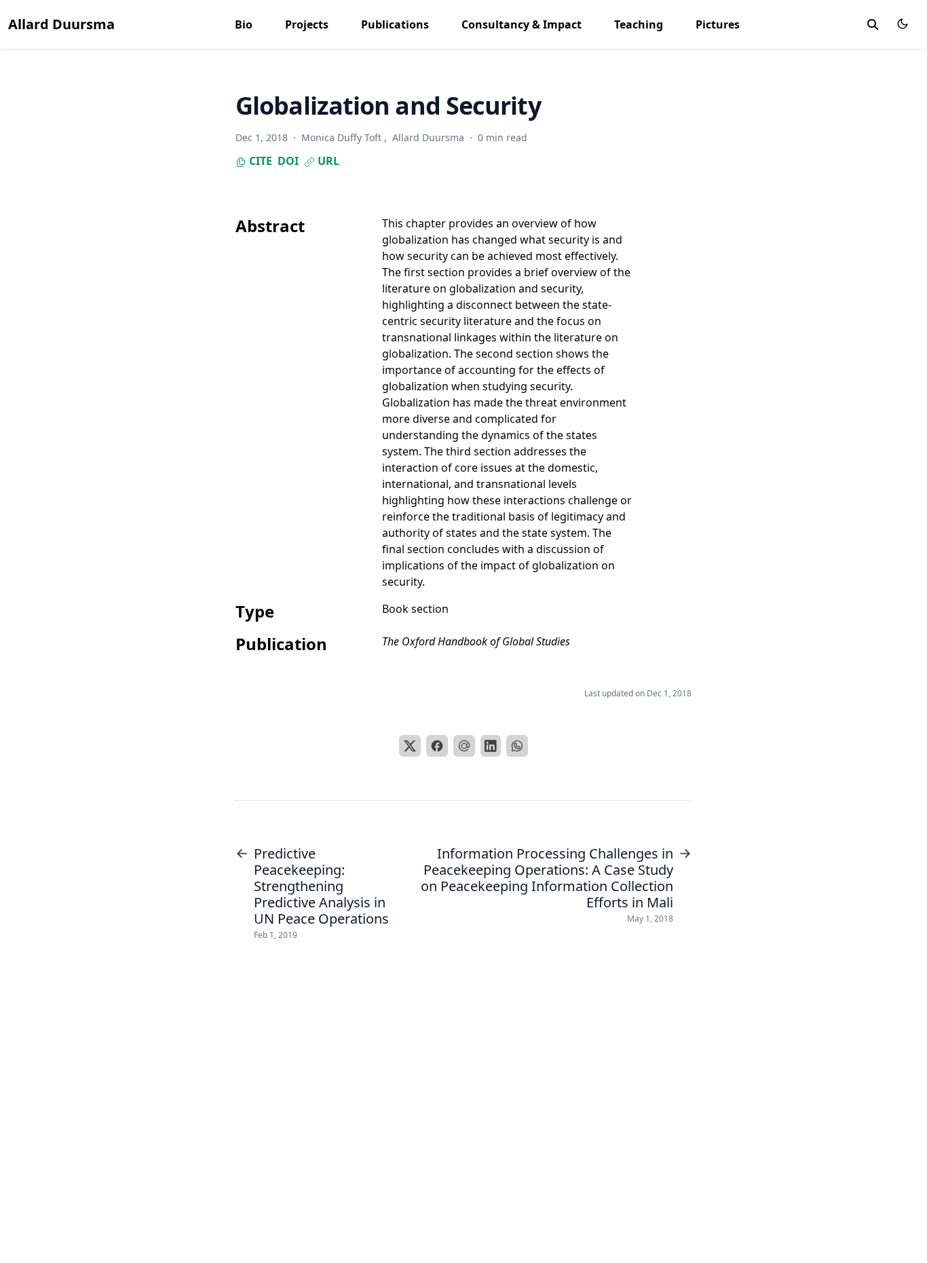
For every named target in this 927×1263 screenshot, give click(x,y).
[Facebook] (437, 746)
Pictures (718, 24)
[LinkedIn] (490, 746)
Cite (259, 160)
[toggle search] (872, 24)
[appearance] (902, 24)
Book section (415, 608)
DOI (288, 160)
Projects (306, 24)
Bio (243, 24)
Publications (395, 24)
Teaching (638, 24)
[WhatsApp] (517, 746)
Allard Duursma (61, 24)
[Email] (464, 746)
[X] (410, 746)
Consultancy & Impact (521, 24)
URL (327, 160)
